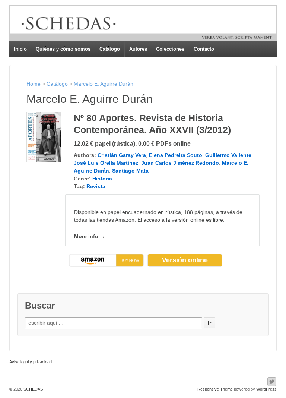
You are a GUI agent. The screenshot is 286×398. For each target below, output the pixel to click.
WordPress (266, 389)
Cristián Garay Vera (122, 155)
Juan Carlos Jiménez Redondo (180, 163)
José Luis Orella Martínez (106, 163)
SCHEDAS (32, 389)
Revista (95, 186)
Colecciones (170, 49)
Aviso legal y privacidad (30, 362)
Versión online (185, 260)
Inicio (20, 49)
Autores (138, 49)
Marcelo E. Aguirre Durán (103, 84)
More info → (89, 236)
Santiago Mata (130, 171)
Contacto (204, 49)
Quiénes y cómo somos (63, 49)
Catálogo (109, 49)
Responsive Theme (215, 389)
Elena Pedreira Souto (175, 155)
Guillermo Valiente (228, 155)
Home (33, 84)
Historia (102, 178)
